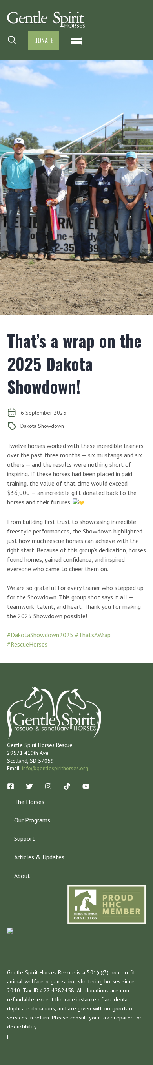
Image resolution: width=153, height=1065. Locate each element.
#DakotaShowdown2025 (40, 635)
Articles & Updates (39, 857)
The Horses (29, 802)
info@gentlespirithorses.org (55, 768)
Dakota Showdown (42, 425)
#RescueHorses (27, 644)
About (22, 876)
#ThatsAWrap (93, 635)
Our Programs (32, 820)
